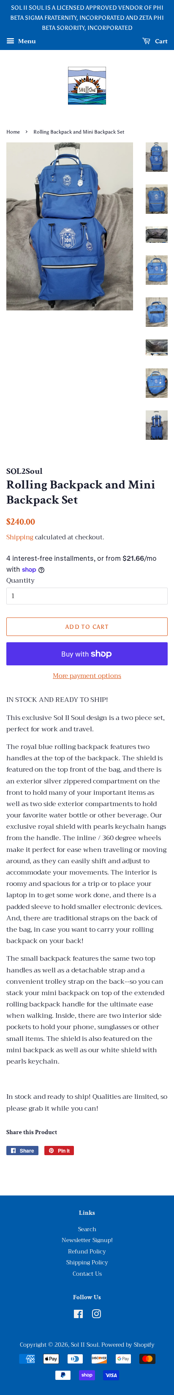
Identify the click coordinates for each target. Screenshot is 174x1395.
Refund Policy (87, 1251)
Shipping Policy (87, 1262)
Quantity (20, 580)
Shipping (19, 537)
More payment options (87, 675)
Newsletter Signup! (87, 1240)
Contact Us (87, 1274)
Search (87, 1229)
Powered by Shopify (128, 1345)
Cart (161, 41)
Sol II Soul (84, 1345)
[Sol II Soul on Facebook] (78, 1316)
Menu (26, 42)
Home (13, 132)
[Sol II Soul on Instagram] (96, 1316)
